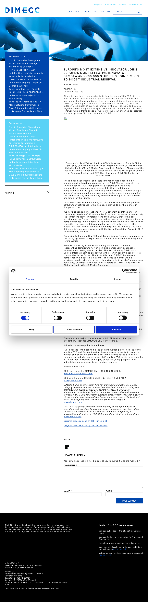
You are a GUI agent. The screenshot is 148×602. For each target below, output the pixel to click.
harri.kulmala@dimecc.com (78, 373)
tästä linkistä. (105, 555)
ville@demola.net (73, 380)
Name (68, 491)
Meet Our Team (102, 12)
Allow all (116, 329)
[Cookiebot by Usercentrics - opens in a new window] (124, 271)
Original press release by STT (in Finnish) (86, 425)
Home (27, 10)
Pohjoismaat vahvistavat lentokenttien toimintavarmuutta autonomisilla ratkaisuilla (26, 73)
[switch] (57, 318)
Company (97, 4)
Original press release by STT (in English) (86, 421)
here (138, 543)
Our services (75, 12)
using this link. (120, 549)
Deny (31, 329)
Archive (9, 192)
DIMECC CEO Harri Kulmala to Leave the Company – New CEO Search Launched (26, 82)
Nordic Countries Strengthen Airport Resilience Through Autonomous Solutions (24, 63)
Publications (110, 4)
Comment (70, 465)
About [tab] (117, 279)
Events (122, 4)
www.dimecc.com (73, 402)
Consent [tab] (30, 279)
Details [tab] (74, 279)
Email (110, 491)
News (88, 12)
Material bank (135, 4)
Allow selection (74, 329)
